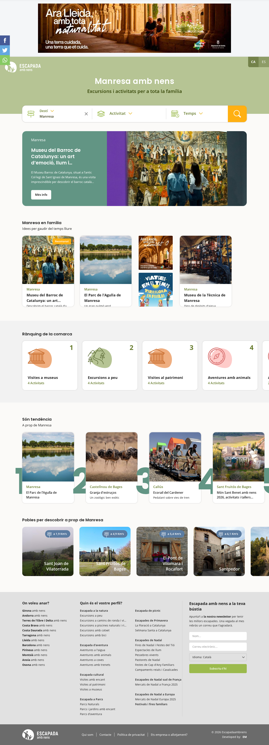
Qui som (87, 735)
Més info (41, 195)
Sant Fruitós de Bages (234, 487)
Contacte (105, 735)
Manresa (38, 140)
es (264, 62)
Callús (158, 487)
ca (253, 62)
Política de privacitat (131, 735)
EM (245, 737)
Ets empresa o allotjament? (169, 735)
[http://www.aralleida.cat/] (134, 28)
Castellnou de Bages (106, 487)
